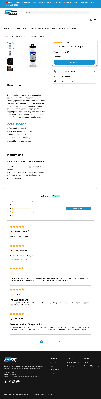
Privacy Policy (35, 394)
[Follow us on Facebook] (5, 381)
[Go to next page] (63, 341)
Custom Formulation (73, 366)
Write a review (78, 209)
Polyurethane (54, 369)
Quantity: (57, 57)
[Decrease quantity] (64, 57)
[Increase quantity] (74, 57)
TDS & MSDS (55, 28)
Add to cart (74, 62)
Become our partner (73, 362)
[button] (59, 42)
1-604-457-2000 (9, 373)
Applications (23, 28)
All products (14, 36)
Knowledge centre (40, 28)
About (65, 28)
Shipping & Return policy (92, 366)
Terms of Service (47, 394)
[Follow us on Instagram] (13, 381)
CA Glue (53, 362)
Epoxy (52, 366)
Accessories (54, 373)
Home (6, 36)
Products (9, 28)
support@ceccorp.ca (10, 374)
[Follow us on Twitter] (9, 381)
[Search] (27, 12)
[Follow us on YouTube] (18, 381)
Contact (73, 28)
